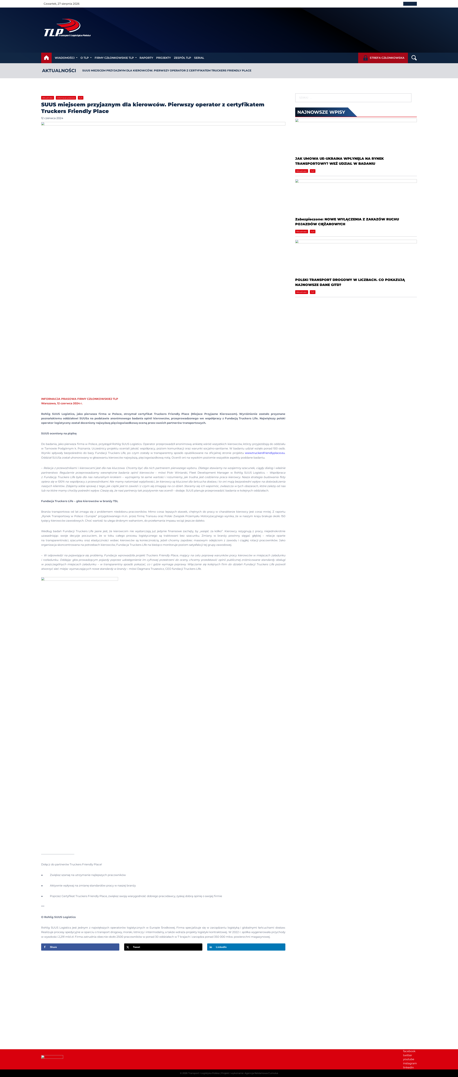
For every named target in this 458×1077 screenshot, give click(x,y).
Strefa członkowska (387, 57)
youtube (408, 1059)
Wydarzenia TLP (354, 987)
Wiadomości (65, 57)
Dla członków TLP (354, 1000)
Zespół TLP (182, 57)
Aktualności (59, 70)
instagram (410, 1063)
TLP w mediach (353, 996)
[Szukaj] (405, 97)
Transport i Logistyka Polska (203, 1073)
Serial (199, 57)
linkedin (408, 1067)
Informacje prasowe (66, 98)
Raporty (146, 57)
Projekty (163, 57)
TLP (80, 98)
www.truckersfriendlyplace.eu (265, 453)
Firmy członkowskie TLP (114, 57)
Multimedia (350, 1004)
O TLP (85, 57)
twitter (407, 1055)
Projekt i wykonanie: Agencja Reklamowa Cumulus (249, 1073)
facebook (409, 1051)
